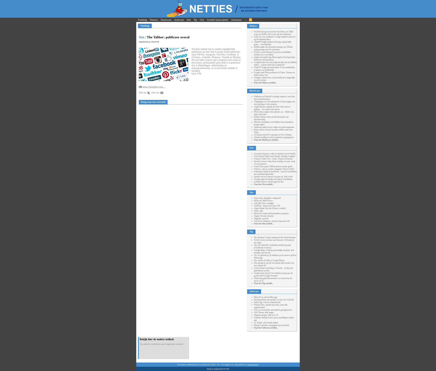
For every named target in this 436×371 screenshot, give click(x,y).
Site (189, 19)
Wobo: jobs (258, 211)
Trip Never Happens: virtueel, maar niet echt (272, 221)
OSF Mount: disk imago (264, 312)
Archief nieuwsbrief (217, 19)
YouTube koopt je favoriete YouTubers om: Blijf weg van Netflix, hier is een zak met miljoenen (273, 32)
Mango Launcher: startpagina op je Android (271, 325)
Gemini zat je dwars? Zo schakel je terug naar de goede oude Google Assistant (273, 274)
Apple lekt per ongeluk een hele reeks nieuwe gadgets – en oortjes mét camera (272, 108)
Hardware (166, 19)
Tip (195, 19)
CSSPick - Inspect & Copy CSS (267, 206)
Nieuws (154, 19)
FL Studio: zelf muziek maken (266, 322)
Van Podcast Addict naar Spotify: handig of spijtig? (274, 156)
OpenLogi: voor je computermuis (267, 302)
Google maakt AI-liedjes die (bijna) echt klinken (273, 179)
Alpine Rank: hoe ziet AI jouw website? (270, 208)
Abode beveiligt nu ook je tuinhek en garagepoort (274, 137)
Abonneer (236, 19)
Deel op (143, 92)
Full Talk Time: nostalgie (264, 203)
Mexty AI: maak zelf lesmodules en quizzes (271, 213)
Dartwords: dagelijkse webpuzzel (267, 198)
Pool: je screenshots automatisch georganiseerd (273, 310)
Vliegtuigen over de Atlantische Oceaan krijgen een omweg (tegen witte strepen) (274, 102)
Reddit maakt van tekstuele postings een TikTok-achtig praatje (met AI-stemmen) (273, 48)
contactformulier (252, 365)
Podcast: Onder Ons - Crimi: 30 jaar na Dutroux (273, 159)
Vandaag (142, 19)
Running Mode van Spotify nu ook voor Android (274, 300)
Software (179, 19)
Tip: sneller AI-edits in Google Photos (269, 260)
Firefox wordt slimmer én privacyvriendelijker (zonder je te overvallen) (272, 53)
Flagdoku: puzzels (261, 218)
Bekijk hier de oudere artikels (157, 339)
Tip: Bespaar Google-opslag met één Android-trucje (274, 237)
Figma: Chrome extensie (264, 216)
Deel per (155, 92)
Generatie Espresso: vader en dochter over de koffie (274, 153)
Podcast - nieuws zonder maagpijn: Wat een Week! (274, 169)
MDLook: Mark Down (263, 200)
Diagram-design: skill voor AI (266, 315)
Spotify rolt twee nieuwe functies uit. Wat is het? (273, 176)
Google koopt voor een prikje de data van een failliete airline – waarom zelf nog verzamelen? (275, 63)
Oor (202, 19)
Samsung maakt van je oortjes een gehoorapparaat (274, 127)
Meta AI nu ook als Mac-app (265, 297)
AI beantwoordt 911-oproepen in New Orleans (273, 135)
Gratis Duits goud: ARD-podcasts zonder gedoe (273, 166)
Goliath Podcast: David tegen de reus (269, 182)
